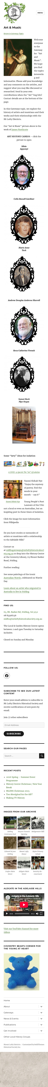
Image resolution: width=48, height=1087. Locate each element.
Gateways (8, 1012)
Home (7, 1000)
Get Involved (10, 1031)
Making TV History (15, 798)
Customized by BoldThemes (33, 1045)
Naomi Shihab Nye (13, 502)
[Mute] (37, 913)
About (7, 1006)
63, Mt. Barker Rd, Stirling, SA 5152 (21, 612)
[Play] (7, 913)
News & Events (11, 1018)
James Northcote (20, 129)
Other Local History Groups (17, 1037)
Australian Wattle (12, 578)
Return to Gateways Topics (14, 34)
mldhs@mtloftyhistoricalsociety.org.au (23, 619)
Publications (10, 1025)
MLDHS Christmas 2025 (18, 791)
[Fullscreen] (41, 913)
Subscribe (14, 733)
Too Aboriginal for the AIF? (19, 794)
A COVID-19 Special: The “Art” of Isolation (24, 472)
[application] (24, 904)
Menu (40, 13)
